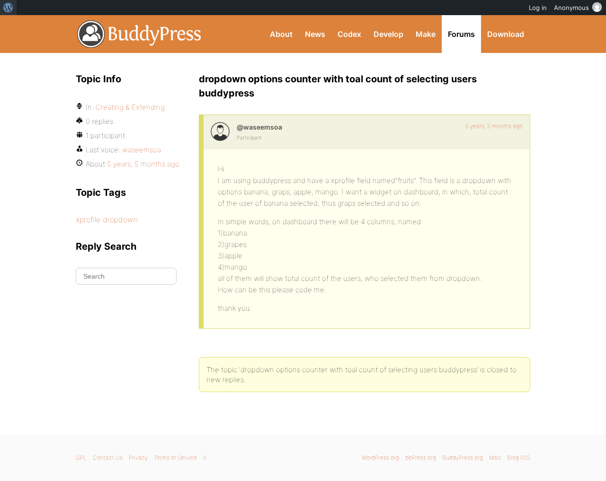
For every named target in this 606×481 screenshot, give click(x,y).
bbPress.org (420, 457)
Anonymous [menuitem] (571, 7)
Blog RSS (518, 457)
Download (505, 34)
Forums (461, 34)
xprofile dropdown (107, 219)
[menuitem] (8, 7)
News (315, 34)
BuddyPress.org (139, 34)
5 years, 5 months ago (494, 126)
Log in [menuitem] (538, 7)
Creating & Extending (130, 107)
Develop (388, 34)
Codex (349, 34)
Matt (495, 457)
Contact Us (108, 457)
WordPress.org (380, 457)
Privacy (138, 457)
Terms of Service (175, 457)
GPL (81, 457)
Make (426, 34)
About (281, 34)
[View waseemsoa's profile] (220, 131)
